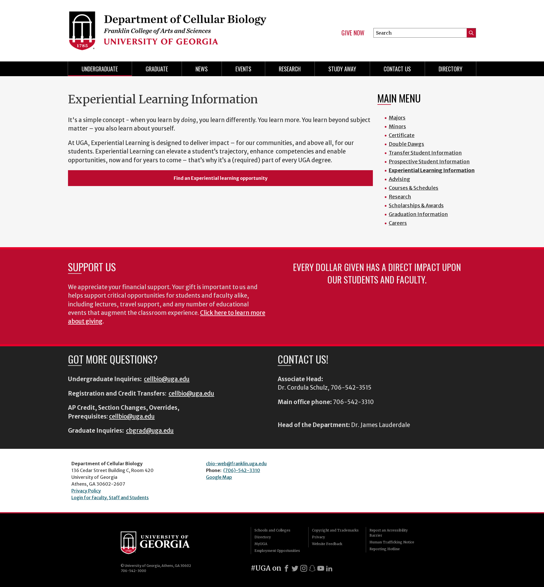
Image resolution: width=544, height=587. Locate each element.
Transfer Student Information (425, 153)
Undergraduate (100, 69)
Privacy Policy (86, 491)
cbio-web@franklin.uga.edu (236, 463)
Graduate (157, 69)
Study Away (342, 69)
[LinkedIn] (329, 568)
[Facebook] (286, 568)
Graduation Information (418, 214)
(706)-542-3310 (241, 470)
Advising (399, 179)
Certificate (402, 135)
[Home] (167, 28)
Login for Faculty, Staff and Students (110, 497)
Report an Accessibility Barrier (388, 532)
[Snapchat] (312, 568)
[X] (295, 568)
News (202, 69)
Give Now (352, 32)
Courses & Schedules (413, 188)
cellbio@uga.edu (167, 379)
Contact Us (397, 69)
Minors (397, 126)
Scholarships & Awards (416, 205)
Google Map (219, 477)
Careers (398, 223)
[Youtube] (320, 568)
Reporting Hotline (384, 549)
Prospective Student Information (429, 161)
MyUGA (260, 544)
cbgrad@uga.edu (150, 430)
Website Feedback (327, 544)
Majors (397, 117)
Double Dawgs (406, 144)
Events (243, 69)
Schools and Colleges (272, 530)
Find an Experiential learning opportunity (220, 178)
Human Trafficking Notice (391, 542)
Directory (450, 69)
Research (290, 69)
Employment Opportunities (277, 550)
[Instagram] (303, 568)
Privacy (318, 537)
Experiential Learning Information (432, 170)
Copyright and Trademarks (335, 530)
